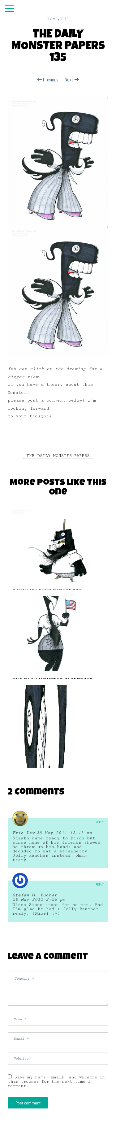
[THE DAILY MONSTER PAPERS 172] (58, 633)
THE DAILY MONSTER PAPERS (58, 455)
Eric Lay (23, 832)
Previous (50, 80)
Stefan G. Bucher (34, 895)
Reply (100, 822)
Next (70, 80)
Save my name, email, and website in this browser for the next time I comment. (56, 1081)
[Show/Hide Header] (9, 8)
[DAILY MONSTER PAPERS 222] (58, 544)
